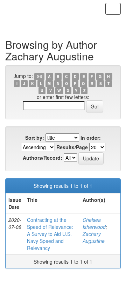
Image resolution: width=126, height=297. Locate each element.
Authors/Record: (42, 157)
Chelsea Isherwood (94, 223)
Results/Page (72, 147)
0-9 (39, 76)
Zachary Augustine (94, 237)
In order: (90, 137)
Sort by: (34, 137)
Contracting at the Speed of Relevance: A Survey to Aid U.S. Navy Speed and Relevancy (50, 233)
